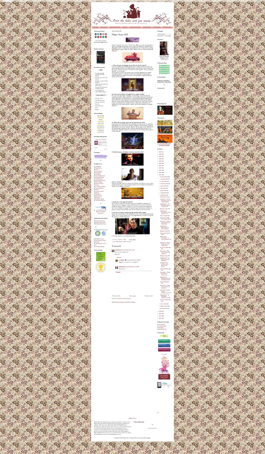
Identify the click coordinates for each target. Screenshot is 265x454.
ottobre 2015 (163, 181)
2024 (160, 154)
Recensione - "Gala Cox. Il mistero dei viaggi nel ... (165, 252)
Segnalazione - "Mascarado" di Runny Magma (164, 227)
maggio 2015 (163, 192)
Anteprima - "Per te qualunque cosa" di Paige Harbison (165, 200)
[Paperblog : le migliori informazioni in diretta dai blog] (101, 208)
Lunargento (98, 166)
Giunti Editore (98, 171)
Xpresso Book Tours (100, 221)
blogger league (119, 241)
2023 (160, 156)
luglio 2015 (163, 188)
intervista (129, 241)
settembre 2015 (164, 183)
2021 (160, 161)
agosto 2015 (163, 186)
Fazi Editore (98, 172)
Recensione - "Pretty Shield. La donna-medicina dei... (165, 244)
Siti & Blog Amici (157, 27)
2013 (160, 313)
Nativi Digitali (98, 182)
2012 (160, 316)
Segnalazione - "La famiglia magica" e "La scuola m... (165, 205)
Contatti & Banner (147, 27)
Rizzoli (96, 189)
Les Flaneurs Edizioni (100, 186)
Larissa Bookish (162, 326)
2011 (160, 318)
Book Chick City (163, 329)
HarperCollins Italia (100, 175)
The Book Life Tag (164, 197)
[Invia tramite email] (129, 239)
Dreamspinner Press (100, 180)
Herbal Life (124, 27)
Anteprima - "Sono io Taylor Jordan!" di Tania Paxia (165, 223)
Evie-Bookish (162, 324)
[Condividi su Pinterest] (135, 239)
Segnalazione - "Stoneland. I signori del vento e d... (165, 212)
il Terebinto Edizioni (100, 200)
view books (105, 149)
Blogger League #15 (165, 231)
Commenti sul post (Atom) (124, 298)
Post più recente (116, 296)
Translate (168, 36)
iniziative (125, 241)
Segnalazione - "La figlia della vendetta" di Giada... (165, 296)
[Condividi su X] (132, 239)
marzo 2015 (163, 304)
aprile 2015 (163, 195)
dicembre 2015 (164, 176)
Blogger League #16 (165, 208)
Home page (95, 27)
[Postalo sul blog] (131, 239)
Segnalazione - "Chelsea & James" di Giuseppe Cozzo (165, 278)
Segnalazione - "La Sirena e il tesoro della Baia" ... (165, 259)
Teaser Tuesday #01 (165, 215)
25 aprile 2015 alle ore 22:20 (133, 260)
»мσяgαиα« (121, 260)
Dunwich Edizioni (99, 188)
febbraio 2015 (164, 306)
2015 (160, 174)
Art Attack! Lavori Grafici (135, 27)
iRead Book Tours (99, 239)
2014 (160, 311)
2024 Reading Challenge (100, 139)
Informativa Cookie (167, 27)
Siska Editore (98, 168)
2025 (160, 152)
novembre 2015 (164, 179)
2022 (160, 158)
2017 (160, 170)
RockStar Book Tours (100, 222)
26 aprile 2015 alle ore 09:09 (132, 266)
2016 (160, 172)
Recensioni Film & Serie (115, 27)
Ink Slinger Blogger (99, 246)
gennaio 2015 (163, 308)
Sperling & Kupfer (99, 177)
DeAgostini (98, 194)
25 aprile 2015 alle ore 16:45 (128, 250)
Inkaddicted (118, 250)
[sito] (164, 336)
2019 (160, 165)
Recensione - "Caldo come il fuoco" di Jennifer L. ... (165, 287)
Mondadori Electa (99, 199)
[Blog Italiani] (132, 418)
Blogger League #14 (165, 255)
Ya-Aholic (161, 327)
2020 (160, 163)
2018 (160, 168)
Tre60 (96, 169)
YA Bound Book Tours (100, 224)
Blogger (148, 438)
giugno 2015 (163, 190)
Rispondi (117, 254)
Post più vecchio (149, 296)
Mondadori (98, 174)
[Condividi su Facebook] (133, 239)
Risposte (119, 257)
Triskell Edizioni (99, 179)
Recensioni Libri (103, 27)
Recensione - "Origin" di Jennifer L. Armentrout (165, 274)
